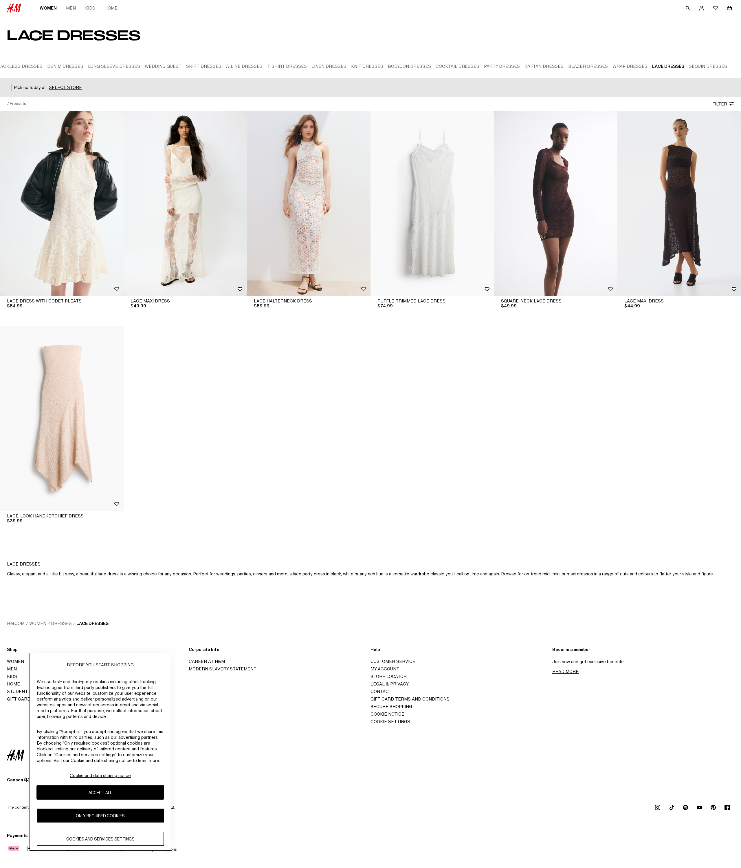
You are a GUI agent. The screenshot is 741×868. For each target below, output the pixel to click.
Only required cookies (100, 815)
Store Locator (388, 676)
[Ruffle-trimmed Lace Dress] (432, 203)
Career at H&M (207, 661)
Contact (380, 691)
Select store (65, 87)
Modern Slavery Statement (222, 668)
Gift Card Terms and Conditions (410, 698)
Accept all (100, 792)
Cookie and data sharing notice (100, 775)
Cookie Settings (390, 721)
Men (71, 8)
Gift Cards (20, 698)
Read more (565, 671)
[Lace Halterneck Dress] (308, 203)
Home (111, 8)
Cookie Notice (387, 714)
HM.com (16, 623)
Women (48, 8)
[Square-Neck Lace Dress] (556, 203)
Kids (90, 8)
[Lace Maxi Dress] (185, 203)
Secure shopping (391, 706)
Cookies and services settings (100, 838)
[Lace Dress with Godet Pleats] (62, 203)
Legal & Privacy (389, 683)
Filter (719, 103)
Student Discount (29, 691)
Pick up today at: (30, 87)
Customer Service (392, 661)
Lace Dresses (92, 623)
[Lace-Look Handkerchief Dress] (62, 418)
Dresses (61, 623)
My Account (384, 668)
